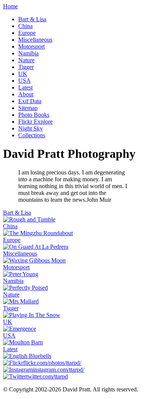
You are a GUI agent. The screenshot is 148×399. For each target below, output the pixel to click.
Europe (27, 33)
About (25, 94)
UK (22, 74)
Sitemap (28, 108)
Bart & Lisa (32, 19)
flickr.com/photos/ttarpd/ (52, 363)
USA (24, 80)
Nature (26, 60)
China (25, 26)
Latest (25, 87)
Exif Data (29, 101)
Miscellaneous (35, 39)
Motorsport (31, 46)
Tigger (26, 67)
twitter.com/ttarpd (47, 376)
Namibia (28, 53)
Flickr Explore (35, 121)
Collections (31, 135)
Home (10, 6)
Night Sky (30, 128)
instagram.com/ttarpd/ (58, 369)
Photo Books (33, 115)
